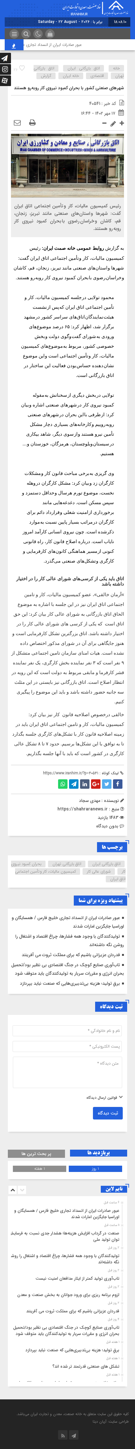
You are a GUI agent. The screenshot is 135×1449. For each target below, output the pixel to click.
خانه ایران (71, 76)
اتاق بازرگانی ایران (84, 68)
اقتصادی (97, 76)
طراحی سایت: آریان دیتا (111, 1421)
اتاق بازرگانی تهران (66, 864)
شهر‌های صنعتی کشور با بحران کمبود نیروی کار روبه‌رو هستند (69, 87)
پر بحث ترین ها (36, 1153)
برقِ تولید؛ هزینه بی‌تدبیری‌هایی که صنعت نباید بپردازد (70, 983)
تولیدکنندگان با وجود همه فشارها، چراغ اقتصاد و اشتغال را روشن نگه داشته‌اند (63, 1259)
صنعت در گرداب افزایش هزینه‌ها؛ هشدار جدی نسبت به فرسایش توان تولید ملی (63, 1236)
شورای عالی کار (99, 871)
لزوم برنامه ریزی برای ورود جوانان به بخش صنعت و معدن (68, 1295)
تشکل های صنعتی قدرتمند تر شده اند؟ (85, 1366)
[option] (66, 1212)
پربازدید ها (98, 1153)
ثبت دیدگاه (108, 1113)
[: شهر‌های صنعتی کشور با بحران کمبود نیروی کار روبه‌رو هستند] (17, 123)
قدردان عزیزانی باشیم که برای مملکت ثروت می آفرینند (71, 954)
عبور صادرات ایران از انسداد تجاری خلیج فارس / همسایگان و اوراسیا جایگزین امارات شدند (66, 1213)
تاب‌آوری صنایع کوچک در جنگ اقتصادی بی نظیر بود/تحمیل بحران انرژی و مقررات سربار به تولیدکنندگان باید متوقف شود (66, 1330)
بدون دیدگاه (107, 826)
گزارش (46, 76)
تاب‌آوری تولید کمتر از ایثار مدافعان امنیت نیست (77, 1278)
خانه (116, 68)
